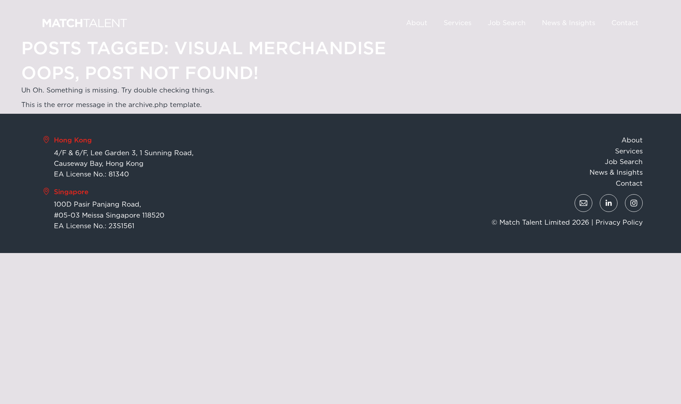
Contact (624, 23)
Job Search (507, 23)
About (416, 23)
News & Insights (568, 23)
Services (457, 23)
